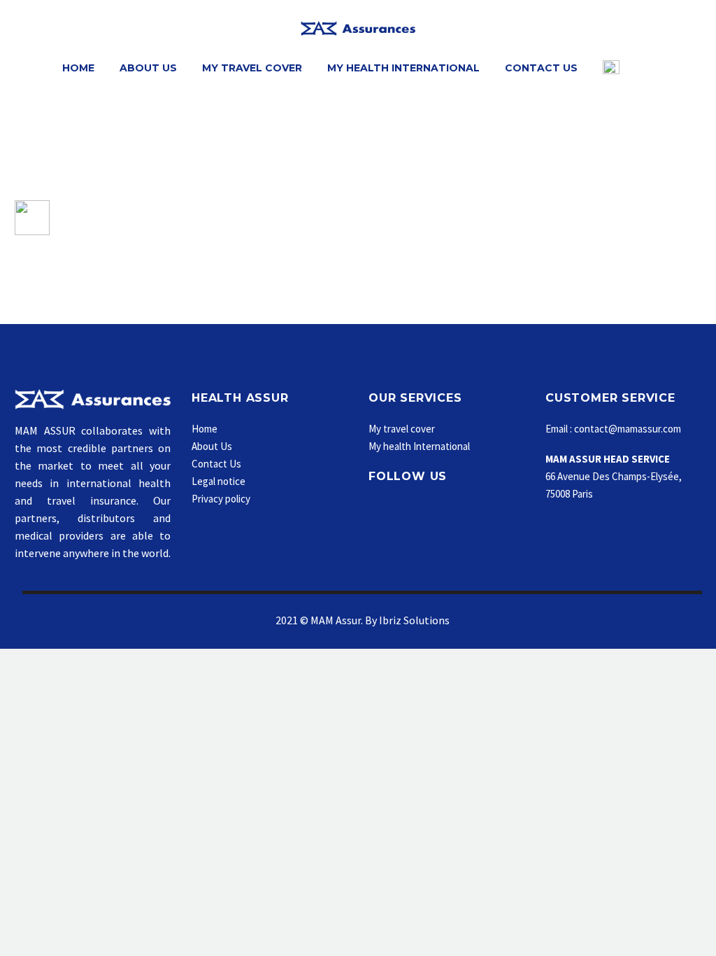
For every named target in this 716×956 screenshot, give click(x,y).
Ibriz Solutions (414, 620)
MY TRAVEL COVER (252, 68)
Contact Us (541, 68)
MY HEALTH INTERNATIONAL (403, 68)
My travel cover (401, 428)
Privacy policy (221, 498)
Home (78, 68)
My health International (419, 446)
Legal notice (218, 481)
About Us (148, 68)
